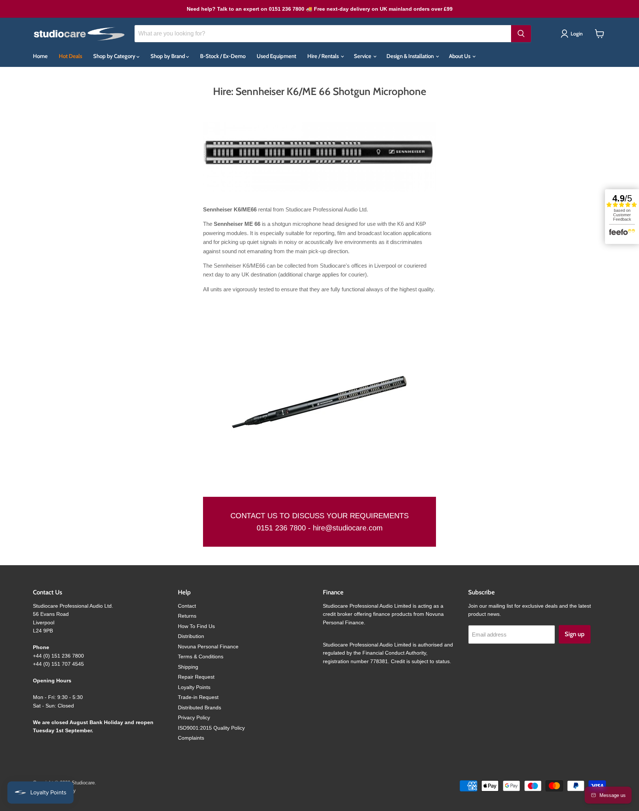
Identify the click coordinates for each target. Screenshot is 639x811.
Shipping (188, 667)
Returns (187, 616)
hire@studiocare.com (348, 528)
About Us (460, 56)
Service (363, 56)
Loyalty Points (194, 687)
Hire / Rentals (323, 56)
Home (40, 56)
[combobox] (323, 33)
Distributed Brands (199, 707)
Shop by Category (114, 56)
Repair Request (196, 677)
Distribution (191, 636)
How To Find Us (196, 626)
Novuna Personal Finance (208, 646)
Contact (187, 606)
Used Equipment (276, 56)
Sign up (575, 634)
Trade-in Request (198, 697)
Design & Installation (410, 56)
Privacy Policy (194, 717)
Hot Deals (70, 56)
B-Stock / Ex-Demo (223, 56)
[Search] (521, 33)
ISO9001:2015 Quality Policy (211, 728)
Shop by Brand (168, 56)
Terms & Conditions (200, 656)
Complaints (191, 738)
